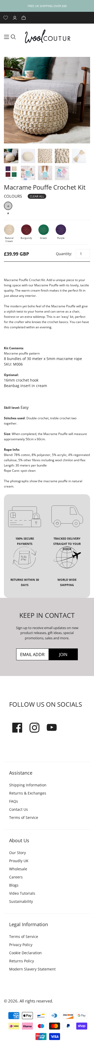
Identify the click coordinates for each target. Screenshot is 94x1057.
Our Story (17, 852)
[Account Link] (15, 17)
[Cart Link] (24, 17)
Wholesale (18, 868)
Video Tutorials (22, 893)
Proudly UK (18, 860)
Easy (25, 407)
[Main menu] (6, 37)
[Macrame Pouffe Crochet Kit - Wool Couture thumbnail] (11, 156)
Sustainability (21, 901)
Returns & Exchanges (27, 793)
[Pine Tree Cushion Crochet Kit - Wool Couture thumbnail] (28, 173)
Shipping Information (27, 784)
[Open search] (13, 37)
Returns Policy (21, 960)
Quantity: (64, 253)
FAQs (13, 801)
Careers (16, 876)
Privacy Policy (20, 944)
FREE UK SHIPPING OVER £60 (47, 6)
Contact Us (18, 809)
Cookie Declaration (25, 952)
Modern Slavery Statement (32, 969)
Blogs (14, 885)
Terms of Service (23, 817)
